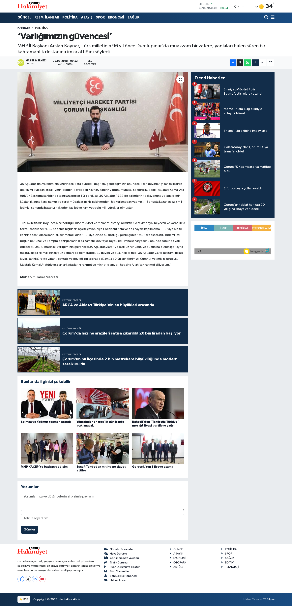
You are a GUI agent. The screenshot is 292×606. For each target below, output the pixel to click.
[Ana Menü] (272, 17)
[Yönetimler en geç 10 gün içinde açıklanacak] (102, 403)
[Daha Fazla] (255, 62)
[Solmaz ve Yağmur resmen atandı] (47, 403)
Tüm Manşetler (119, 571)
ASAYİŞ (87, 17)
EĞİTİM (229, 562)
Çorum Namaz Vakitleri (124, 558)
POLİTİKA (70, 17)
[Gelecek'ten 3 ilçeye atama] (158, 448)
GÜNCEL (24, 17)
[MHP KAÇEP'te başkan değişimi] (47, 448)
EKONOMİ (116, 17)
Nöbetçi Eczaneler (122, 549)
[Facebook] (20, 579)
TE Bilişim (269, 599)
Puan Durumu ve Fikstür (125, 566)
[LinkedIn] (35, 579)
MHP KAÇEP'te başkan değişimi (44, 466)
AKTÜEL (178, 566)
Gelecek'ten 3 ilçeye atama (152, 466)
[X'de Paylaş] (240, 62)
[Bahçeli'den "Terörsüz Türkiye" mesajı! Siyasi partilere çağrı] (158, 403)
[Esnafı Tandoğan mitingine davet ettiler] (102, 448)
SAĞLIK (133, 17)
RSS (25, 599)
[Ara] (266, 17)
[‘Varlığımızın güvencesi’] (102, 122)
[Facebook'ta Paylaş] (233, 62)
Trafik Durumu (119, 562)
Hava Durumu (118, 553)
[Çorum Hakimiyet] (32, 6)
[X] (28, 579)
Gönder (29, 529)
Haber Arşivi (118, 580)
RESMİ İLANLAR (47, 17)
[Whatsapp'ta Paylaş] (247, 62)
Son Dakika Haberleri (123, 575)
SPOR (100, 17)
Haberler (23, 27)
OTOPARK (179, 562)
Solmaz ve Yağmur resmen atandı (46, 421)
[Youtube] (42, 579)
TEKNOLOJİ (232, 566)
